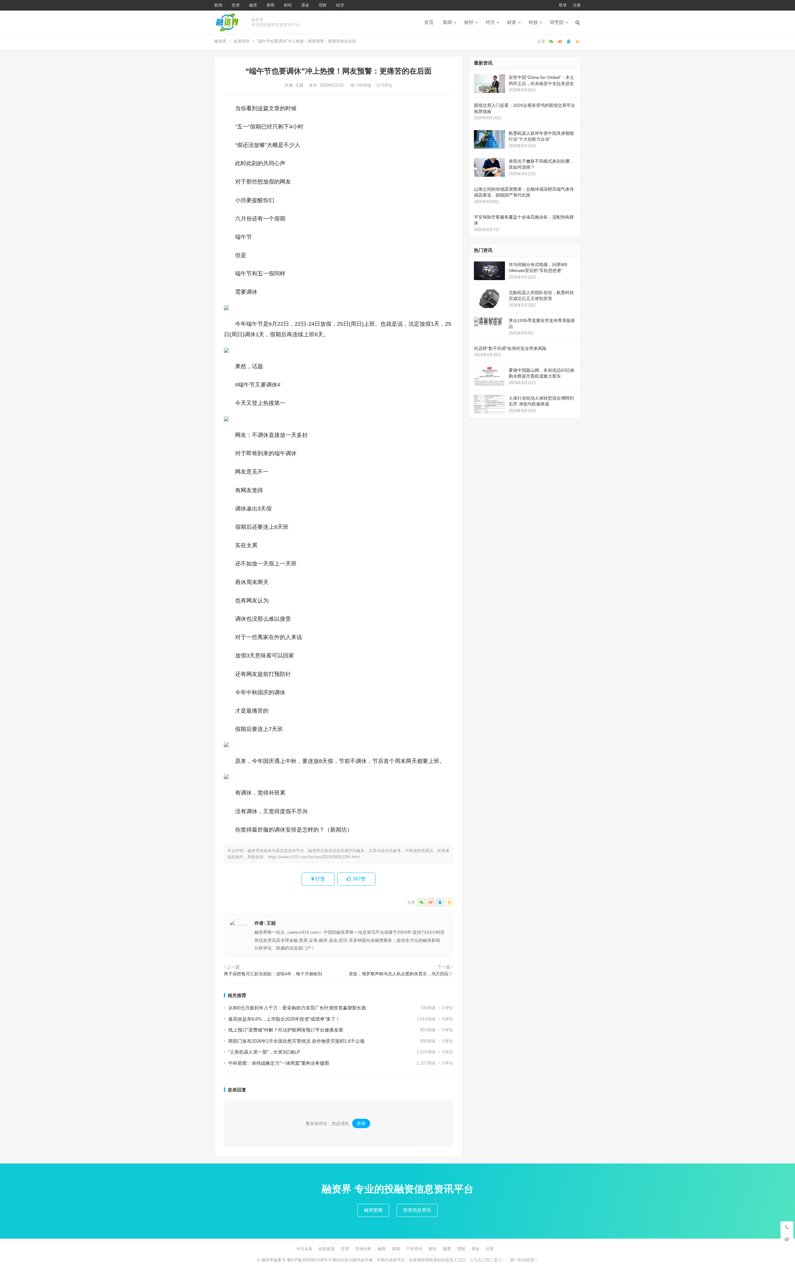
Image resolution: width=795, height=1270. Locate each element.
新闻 (218, 5)
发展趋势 (242, 41)
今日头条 (304, 1248)
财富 (511, 22)
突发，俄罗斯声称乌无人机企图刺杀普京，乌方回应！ (401, 973)
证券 (490, 1248)
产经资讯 (414, 1248)
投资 (236, 5)
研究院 (557, 22)
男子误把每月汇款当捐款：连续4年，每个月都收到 (273, 973)
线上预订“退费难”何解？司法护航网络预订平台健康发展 (285, 1029)
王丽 (300, 85)
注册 (577, 5)
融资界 (220, 41)
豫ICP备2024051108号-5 (309, 1260)
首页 (429, 22)
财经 (288, 5)
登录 (563, 5)
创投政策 (327, 1248)
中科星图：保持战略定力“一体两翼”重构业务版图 (278, 1063)
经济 (340, 5)
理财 (323, 5)
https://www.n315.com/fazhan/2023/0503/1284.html (314, 857)
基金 (305, 5)
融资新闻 (373, 1210)
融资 (253, 5)
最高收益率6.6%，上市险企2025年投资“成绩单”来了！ (284, 1019)
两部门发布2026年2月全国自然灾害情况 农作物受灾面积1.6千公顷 (296, 1041)
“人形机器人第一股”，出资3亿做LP (264, 1052)
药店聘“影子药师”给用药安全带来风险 (510, 348)
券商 (270, 5)
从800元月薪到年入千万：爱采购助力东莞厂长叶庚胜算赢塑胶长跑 (297, 1007)
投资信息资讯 (417, 1210)
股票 (447, 1248)
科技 (533, 22)
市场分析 (363, 1248)
